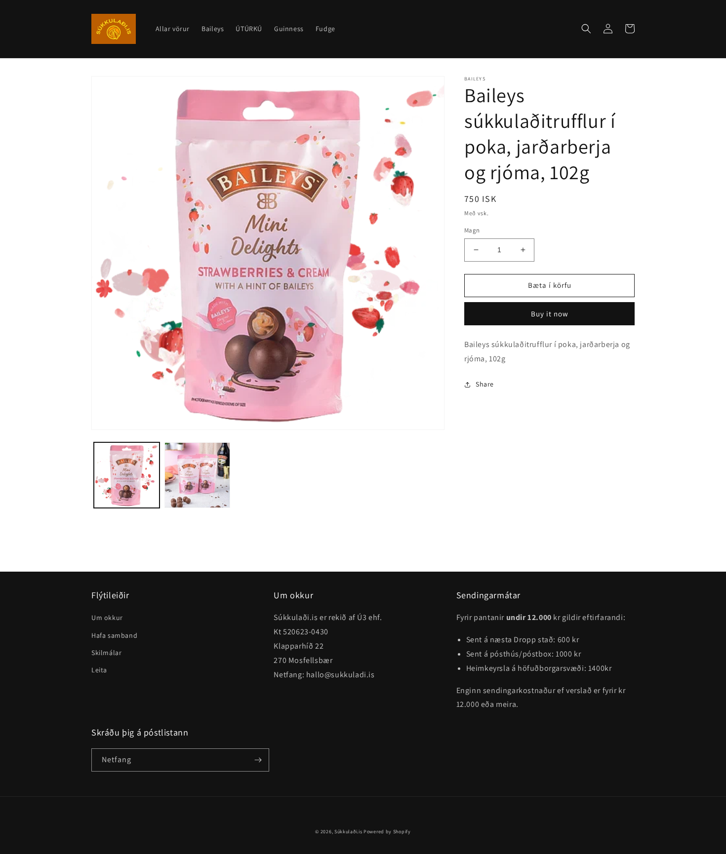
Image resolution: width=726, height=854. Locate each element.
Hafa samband (114, 635)
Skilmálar (106, 652)
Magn (472, 230)
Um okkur (107, 617)
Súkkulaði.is (348, 831)
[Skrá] (258, 760)
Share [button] (485, 384)
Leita (99, 669)
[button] (586, 28)
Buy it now (549, 313)
